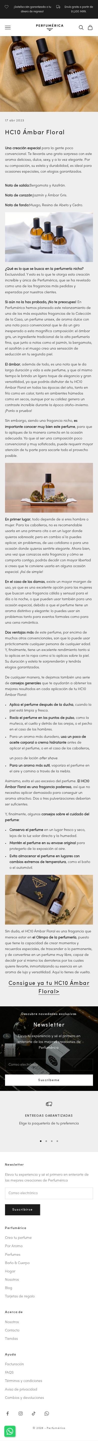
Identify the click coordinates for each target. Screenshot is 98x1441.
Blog (8, 1288)
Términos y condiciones (23, 1381)
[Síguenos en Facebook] (7, 1413)
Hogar (10, 1271)
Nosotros (12, 1279)
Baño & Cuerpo (17, 1263)
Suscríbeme (49, 1080)
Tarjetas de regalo (20, 1296)
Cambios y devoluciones (24, 1398)
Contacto (12, 1330)
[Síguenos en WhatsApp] (46, 1413)
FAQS (9, 1372)
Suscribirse (22, 1209)
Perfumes (12, 1254)
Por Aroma (14, 1246)
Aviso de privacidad (21, 1389)
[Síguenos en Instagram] (20, 1413)
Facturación (14, 1364)
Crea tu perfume (18, 1238)
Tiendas (11, 1339)
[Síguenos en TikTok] (33, 1413)
